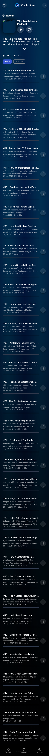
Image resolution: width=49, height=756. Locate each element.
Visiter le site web (13, 56)
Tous (7, 61)
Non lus (19, 61)
